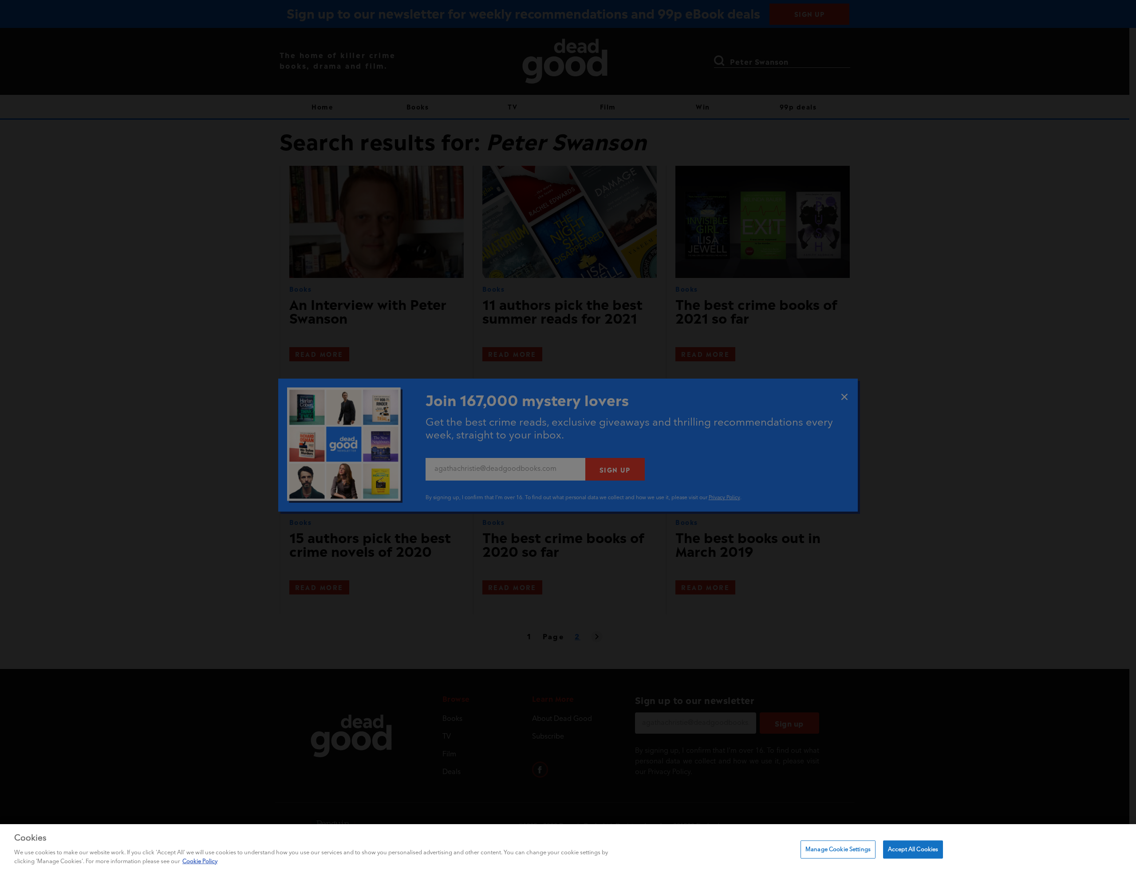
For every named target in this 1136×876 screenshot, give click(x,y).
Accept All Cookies (913, 849)
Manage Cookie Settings (838, 849)
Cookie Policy (199, 861)
